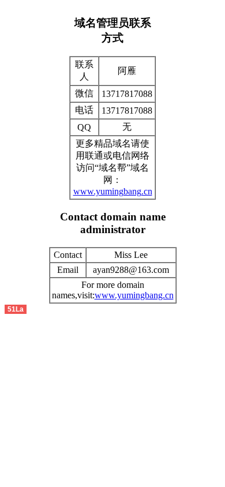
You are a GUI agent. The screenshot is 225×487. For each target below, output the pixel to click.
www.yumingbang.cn (112, 191)
